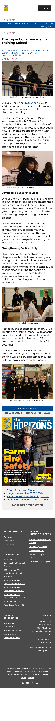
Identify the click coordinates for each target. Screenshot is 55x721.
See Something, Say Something (27, 671)
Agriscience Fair (36, 551)
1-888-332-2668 (44, 639)
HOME (45, 674)
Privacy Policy (38, 668)
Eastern (10, 55)
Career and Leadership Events (40, 541)
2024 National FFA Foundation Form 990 (14, 603)
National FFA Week (12, 630)
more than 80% (34, 102)
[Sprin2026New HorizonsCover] (27, 418)
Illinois (18, 55)
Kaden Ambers (11, 50)
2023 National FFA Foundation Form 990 (14, 589)
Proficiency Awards (38, 547)
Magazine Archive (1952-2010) (25, 493)
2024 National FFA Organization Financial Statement (14, 563)
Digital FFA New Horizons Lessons (28, 499)
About (22, 490)
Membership (10, 545)
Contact (16, 674)
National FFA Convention (10, 625)
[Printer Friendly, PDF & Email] (8, 20)
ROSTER (31, 678)
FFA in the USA (21, 23)
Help (22, 674)
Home (10, 23)
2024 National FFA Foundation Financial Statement (13, 573)
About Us (8, 537)
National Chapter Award (37, 556)
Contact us (46, 642)
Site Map (37, 674)
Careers (29, 674)
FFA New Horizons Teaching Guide (28, 496)
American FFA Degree (39, 562)
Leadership (9, 541)
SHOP (23, 678)
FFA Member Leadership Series (12, 636)
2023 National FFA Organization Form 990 (14, 582)
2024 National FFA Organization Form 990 (14, 596)
